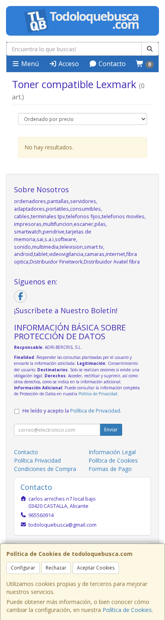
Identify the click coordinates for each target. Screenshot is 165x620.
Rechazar (56, 567)
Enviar (111, 429)
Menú (29, 63)
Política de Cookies (127, 610)
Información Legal (112, 452)
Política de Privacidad (97, 394)
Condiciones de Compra (45, 469)
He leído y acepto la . (71, 410)
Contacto (111, 63)
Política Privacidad (37, 460)
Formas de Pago (110, 469)
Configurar (23, 567)
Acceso (68, 63)
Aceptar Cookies (96, 567)
